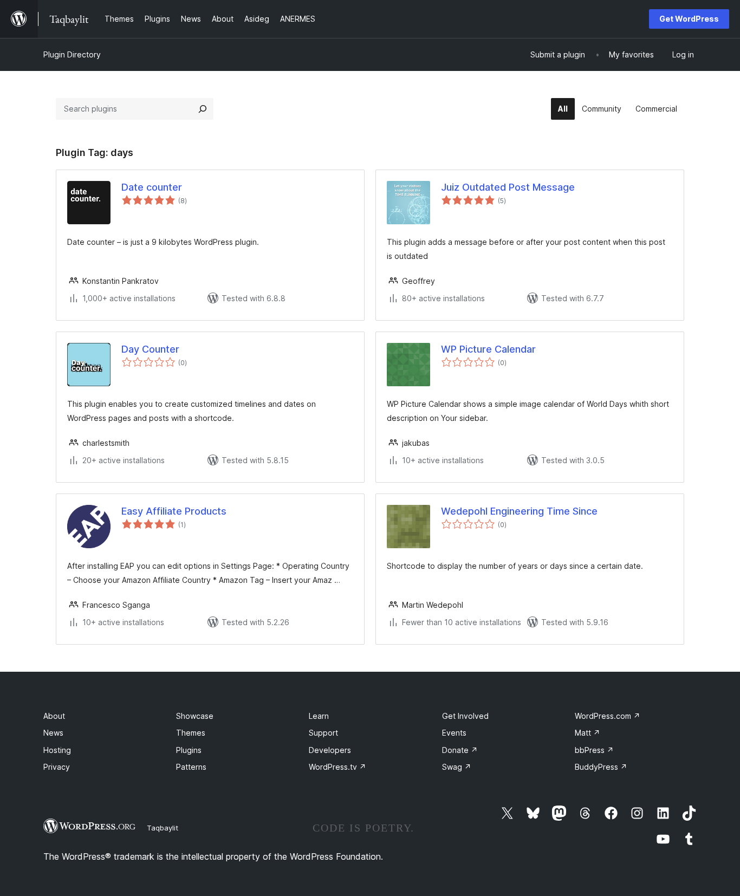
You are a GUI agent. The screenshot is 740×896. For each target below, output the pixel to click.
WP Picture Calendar (488, 349)
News (53, 732)
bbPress (594, 750)
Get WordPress (689, 18)
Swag (456, 766)
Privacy (56, 766)
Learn (319, 715)
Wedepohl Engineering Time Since (519, 511)
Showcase (194, 715)
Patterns (191, 766)
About (54, 715)
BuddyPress (601, 766)
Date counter (151, 187)
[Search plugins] (202, 109)
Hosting (57, 750)
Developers (330, 750)
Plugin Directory (72, 54)
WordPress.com (607, 715)
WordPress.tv (337, 766)
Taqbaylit (162, 827)
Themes (190, 732)
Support (323, 732)
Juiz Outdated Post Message (508, 187)
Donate (460, 750)
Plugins (189, 750)
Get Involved (465, 715)
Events (454, 732)
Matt (587, 732)
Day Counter (150, 349)
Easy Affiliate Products (173, 511)
